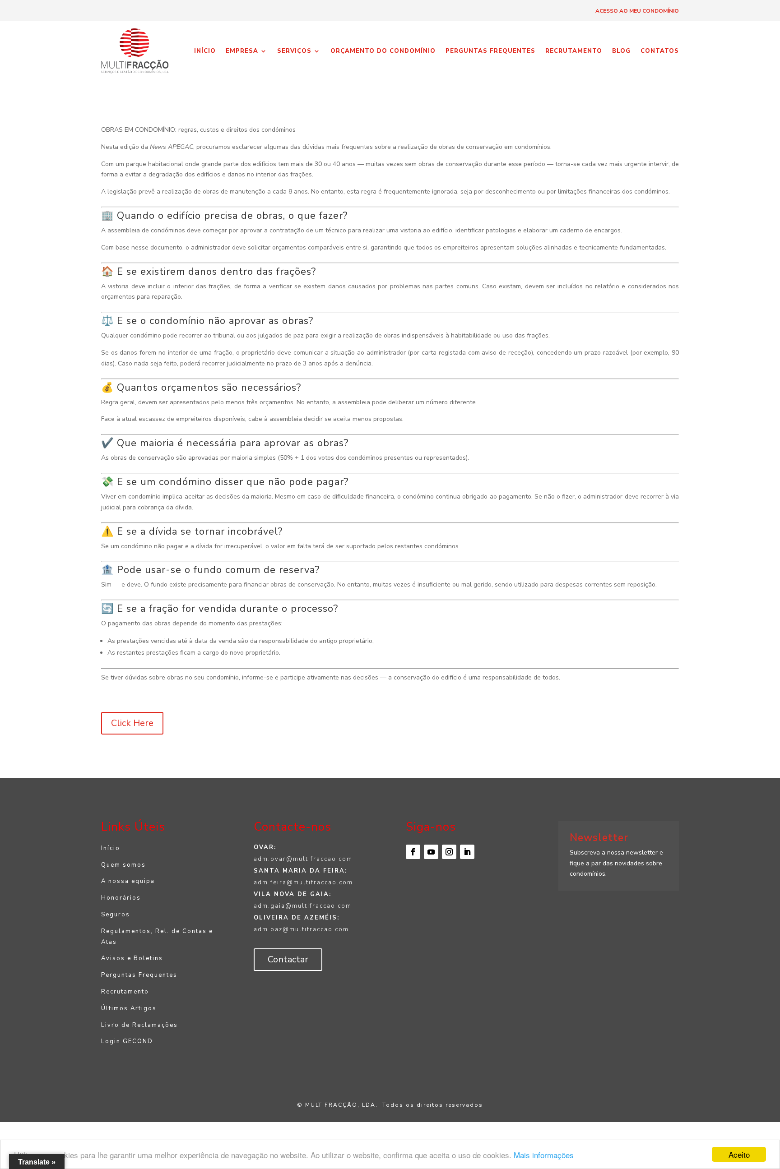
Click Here (132, 723)
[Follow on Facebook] (413, 852)
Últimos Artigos (129, 1008)
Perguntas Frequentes (490, 51)
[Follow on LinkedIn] (467, 852)
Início (205, 51)
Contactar (288, 959)
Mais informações (544, 1154)
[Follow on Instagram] (449, 852)
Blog (621, 51)
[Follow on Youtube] (431, 852)
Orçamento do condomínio (383, 51)
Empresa (242, 51)
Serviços (294, 51)
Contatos (660, 51)
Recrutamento (573, 51)
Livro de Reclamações (139, 1025)
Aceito (739, 1154)
